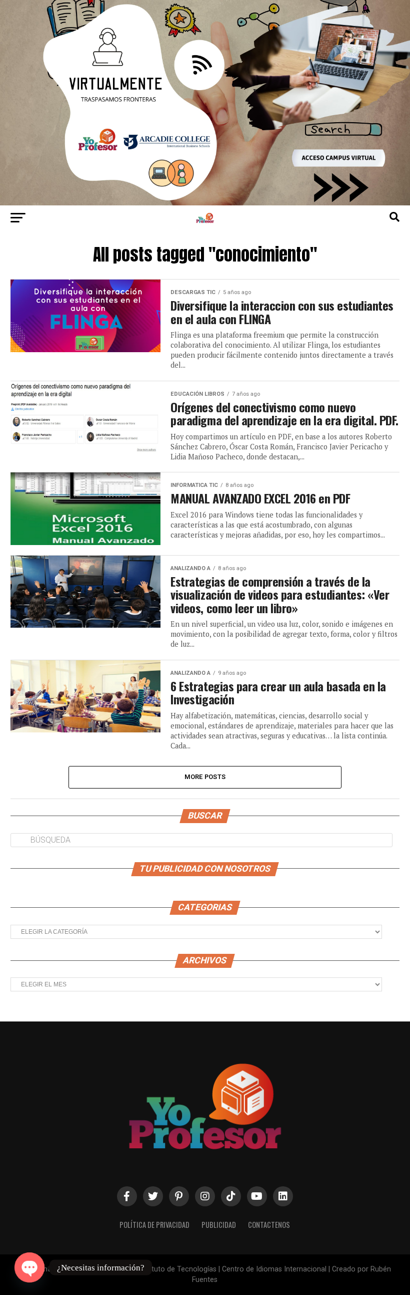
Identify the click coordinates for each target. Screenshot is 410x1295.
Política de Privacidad (155, 1224)
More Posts (205, 777)
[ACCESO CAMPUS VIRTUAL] (205, 202)
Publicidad (219, 1224)
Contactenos (269, 1224)
